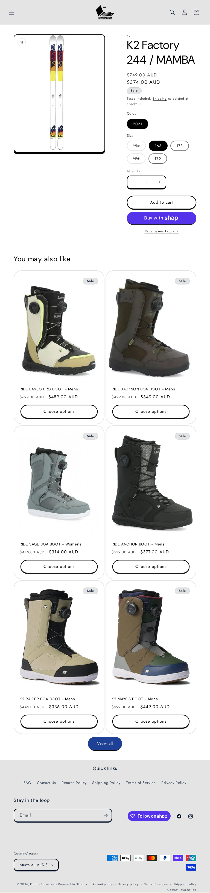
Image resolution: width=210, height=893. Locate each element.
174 (139, 160)
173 (179, 146)
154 (139, 147)
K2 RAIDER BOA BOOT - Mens (47, 699)
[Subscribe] (106, 815)
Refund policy (103, 884)
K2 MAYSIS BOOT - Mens (135, 699)
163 (158, 146)
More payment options (162, 231)
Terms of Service (141, 782)
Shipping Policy (106, 782)
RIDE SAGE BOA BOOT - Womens (50, 544)
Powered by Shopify (72, 884)
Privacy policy (128, 884)
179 (157, 158)
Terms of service (156, 884)
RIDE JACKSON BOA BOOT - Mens (143, 389)
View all (105, 743)
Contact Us (46, 782)
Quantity (133, 171)
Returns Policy (74, 782)
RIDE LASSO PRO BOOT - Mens (49, 389)
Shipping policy (185, 884)
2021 (137, 124)
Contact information (181, 890)
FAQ (27, 782)
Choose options (59, 411)
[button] (11, 12)
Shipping (160, 98)
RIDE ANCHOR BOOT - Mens (138, 544)
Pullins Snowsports (43, 884)
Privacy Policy (173, 782)
